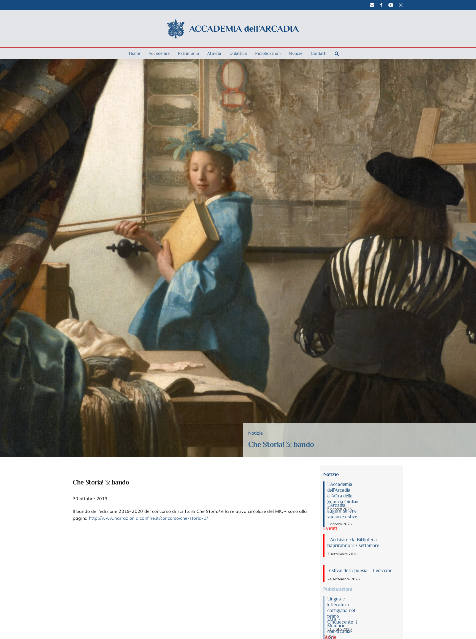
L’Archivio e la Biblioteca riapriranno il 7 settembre (353, 542)
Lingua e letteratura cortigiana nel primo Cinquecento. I (342, 610)
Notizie (255, 433)
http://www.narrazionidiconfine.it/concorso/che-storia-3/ (148, 518)
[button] (337, 53)
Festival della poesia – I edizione (360, 570)
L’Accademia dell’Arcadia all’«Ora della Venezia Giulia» (342, 492)
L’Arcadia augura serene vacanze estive (342, 510)
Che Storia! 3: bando (281, 444)
